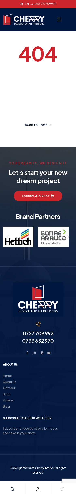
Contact (9, 388)
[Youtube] (49, 353)
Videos (8, 400)
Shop (7, 394)
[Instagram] (34, 353)
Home (7, 375)
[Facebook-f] (27, 353)
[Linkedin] (42, 353)
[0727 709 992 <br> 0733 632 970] (38, 324)
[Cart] (63, 489)
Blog (6, 406)
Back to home (36, 125)
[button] (59, 19)
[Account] (38, 489)
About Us (9, 382)
